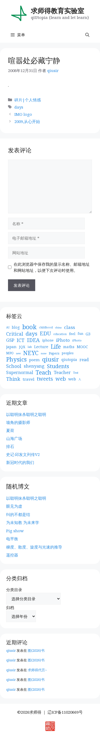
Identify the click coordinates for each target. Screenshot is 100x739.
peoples (68, 353)
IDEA (33, 340)
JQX (22, 346)
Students (58, 366)
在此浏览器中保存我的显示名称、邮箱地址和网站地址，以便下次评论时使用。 (52, 267)
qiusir (50, 359)
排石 (10, 446)
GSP (10, 340)
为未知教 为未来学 (22, 522)
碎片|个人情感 (27, 99)
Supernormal (19, 372)
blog (16, 327)
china (58, 327)
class (69, 327)
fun (80, 333)
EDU (45, 334)
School (13, 366)
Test (75, 373)
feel (72, 333)
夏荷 (10, 430)
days (18, 107)
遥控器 (12, 555)
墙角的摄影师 (18, 422)
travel (28, 379)
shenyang (34, 366)
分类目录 (14, 589)
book (29, 327)
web (60, 379)
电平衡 (12, 538)
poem (34, 359)
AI (7, 327)
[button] (87, 35)
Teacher (62, 372)
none (43, 353)
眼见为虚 (14, 506)
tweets (45, 379)
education (60, 334)
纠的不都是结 (18, 514)
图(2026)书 (36, 650)
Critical (14, 334)
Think (13, 379)
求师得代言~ (37, 670)
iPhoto (63, 340)
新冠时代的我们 (20, 462)
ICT (21, 340)
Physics (16, 359)
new (18, 353)
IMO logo (23, 114)
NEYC (30, 353)
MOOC (82, 346)
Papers (54, 353)
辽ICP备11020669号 (65, 712)
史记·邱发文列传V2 (23, 454)
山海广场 (14, 438)
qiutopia (69, 359)
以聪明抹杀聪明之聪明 (26, 414)
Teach (43, 373)
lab (30, 347)
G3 (88, 333)
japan (11, 346)
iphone (48, 340)
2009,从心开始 (27, 121)
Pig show (15, 530)
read (84, 360)
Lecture (41, 346)
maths (68, 346)
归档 (10, 607)
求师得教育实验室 (57, 10)
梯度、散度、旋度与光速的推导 (34, 547)
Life (56, 347)
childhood (46, 327)
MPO (10, 353)
